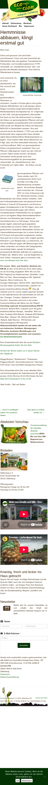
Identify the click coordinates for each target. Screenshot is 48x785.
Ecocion (23, 11)
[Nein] (44, 776)
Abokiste (27, 23)
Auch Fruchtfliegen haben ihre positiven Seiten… (9, 412)
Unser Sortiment (9, 26)
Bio (20, 26)
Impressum (29, 26)
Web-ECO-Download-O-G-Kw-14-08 (15, 379)
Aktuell (5, 23)
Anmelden (24, 645)
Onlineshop (16, 23)
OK (17, 781)
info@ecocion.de (5, 704)
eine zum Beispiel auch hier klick (14, 260)
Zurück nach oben (41, 698)
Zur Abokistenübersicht (11, 337)
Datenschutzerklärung (9, 677)
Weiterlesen (27, 781)
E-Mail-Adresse (12, 633)
